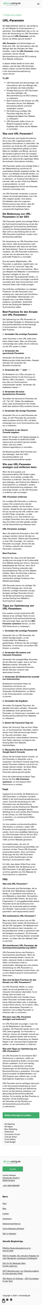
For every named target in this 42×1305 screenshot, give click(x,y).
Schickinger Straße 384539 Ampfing (11, 1179)
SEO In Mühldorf (9, 1233)
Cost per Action (10, 1136)
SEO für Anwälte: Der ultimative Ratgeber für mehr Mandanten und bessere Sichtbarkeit (21, 1256)
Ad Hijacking (9, 1124)
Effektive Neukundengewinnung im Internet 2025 (17, 1249)
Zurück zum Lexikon (13, 15)
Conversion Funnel (12, 1134)
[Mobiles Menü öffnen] (38, 4)
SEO (24, 869)
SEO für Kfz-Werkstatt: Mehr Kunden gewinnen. (14, 1264)
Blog (4, 1208)
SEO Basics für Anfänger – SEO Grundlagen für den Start (21, 1279)
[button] (3, 1301)
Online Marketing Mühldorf (13, 1228)
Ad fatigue (8, 1126)
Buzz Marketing (10, 1129)
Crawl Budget (9, 1142)
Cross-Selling (9, 1139)
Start (5, 1203)
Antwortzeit (9, 1131)
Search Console (29, 437)
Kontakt (13, 1169)
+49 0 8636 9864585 (11, 1185)
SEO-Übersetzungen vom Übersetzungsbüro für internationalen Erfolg (21, 1272)
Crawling (6, 226)
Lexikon (6, 1213)
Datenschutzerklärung (11, 1223)
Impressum (7, 1218)
